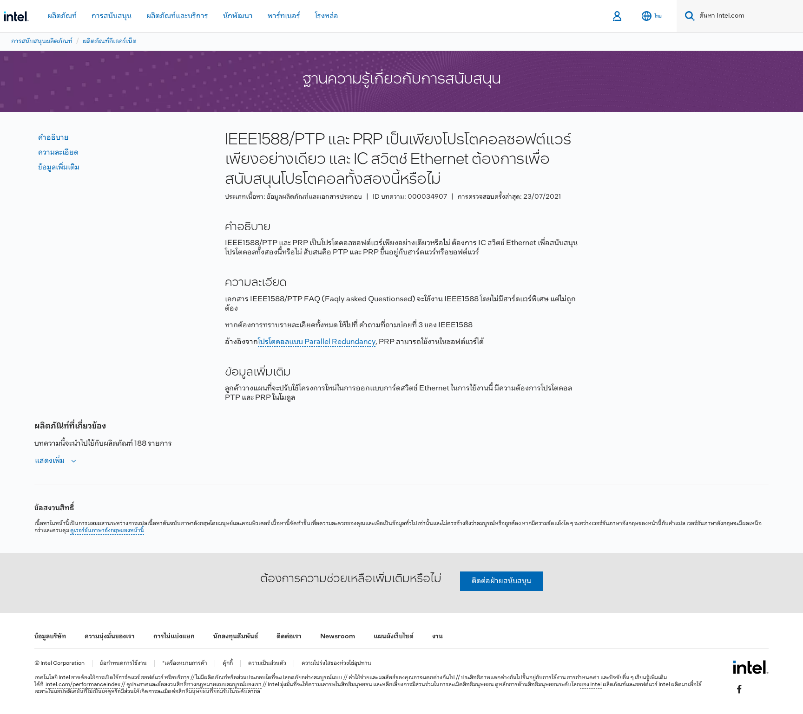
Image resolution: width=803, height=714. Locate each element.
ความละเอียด (58, 152)
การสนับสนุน (112, 16)
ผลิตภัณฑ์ (62, 16)
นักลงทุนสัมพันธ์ (235, 637)
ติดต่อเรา (289, 637)
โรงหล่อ (326, 16)
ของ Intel (591, 685)
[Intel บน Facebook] (739, 689)
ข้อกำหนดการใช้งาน (123, 663)
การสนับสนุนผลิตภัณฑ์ (41, 41)
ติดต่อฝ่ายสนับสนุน (501, 581)
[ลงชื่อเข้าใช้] (617, 16)
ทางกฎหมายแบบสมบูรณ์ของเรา (224, 685)
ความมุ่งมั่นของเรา (110, 637)
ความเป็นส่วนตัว (267, 663)
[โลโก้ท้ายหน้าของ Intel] (751, 667)
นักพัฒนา (238, 16)
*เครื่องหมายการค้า (184, 663)
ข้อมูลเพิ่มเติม (58, 167)
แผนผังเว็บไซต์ (394, 637)
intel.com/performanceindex (83, 685)
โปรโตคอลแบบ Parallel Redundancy (316, 342)
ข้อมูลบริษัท (50, 637)
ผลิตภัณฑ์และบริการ (177, 16)
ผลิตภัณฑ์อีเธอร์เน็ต (110, 41)
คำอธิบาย (53, 137)
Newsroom (337, 637)
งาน (437, 637)
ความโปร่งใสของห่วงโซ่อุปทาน (336, 663)
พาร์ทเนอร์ (284, 16)
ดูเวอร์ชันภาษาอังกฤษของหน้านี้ (107, 531)
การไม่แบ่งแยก (174, 637)
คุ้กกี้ (228, 663)
